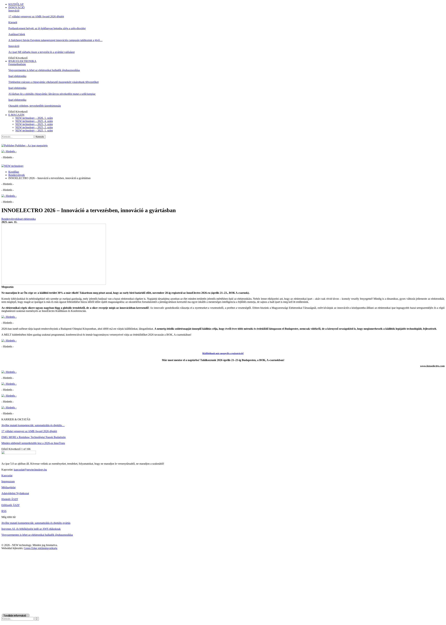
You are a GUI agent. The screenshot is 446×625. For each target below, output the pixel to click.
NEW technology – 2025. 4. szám (34, 121)
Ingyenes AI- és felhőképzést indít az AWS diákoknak (31, 528)
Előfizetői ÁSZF (10, 505)
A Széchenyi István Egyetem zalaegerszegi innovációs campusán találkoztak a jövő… (55, 40)
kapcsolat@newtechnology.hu (30, 469)
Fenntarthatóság (17, 64)
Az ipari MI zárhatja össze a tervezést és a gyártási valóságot (41, 52)
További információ (14, 615)
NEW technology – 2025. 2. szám (34, 127)
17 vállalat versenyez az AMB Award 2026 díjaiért (36, 16)
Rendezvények (9, 218)
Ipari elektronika (17, 76)
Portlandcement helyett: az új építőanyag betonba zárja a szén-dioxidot (47, 28)
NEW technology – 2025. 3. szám (34, 124)
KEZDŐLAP (16, 4)
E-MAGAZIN (16, 114)
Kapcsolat (6, 475)
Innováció (13, 10)
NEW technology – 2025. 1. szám (34, 130)
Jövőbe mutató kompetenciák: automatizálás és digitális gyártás (35, 522)
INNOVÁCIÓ (16, 7)
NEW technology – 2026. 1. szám (34, 117)
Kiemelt (12, 22)
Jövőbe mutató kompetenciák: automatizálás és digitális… (33, 425)
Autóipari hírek (16, 34)
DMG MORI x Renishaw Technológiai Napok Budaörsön (33, 437)
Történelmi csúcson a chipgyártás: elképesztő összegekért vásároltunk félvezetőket (53, 82)
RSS (3, 511)
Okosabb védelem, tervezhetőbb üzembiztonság (34, 105)
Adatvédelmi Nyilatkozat (15, 493)
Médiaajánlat (8, 487)
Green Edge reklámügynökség (40, 548)
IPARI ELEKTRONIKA (22, 61)
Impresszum (8, 481)
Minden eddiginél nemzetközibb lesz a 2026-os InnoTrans (33, 443)
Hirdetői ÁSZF (9, 499)
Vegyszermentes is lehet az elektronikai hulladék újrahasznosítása (44, 70)
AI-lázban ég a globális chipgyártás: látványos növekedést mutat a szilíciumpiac (52, 93)
